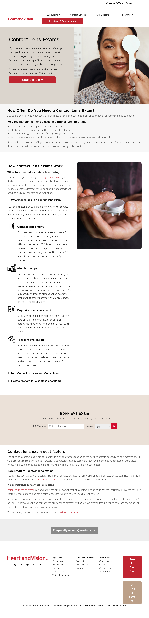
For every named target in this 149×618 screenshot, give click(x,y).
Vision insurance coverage (20, 490)
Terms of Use (119, 605)
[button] (114, 426)
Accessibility (103, 605)
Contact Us (105, 568)
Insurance (126, 15)
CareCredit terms (47, 479)
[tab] (39, 200)
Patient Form (106, 571)
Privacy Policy (59, 605)
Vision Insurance (61, 575)
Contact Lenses (78, 15)
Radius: (89, 426)
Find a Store (132, 594)
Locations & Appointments (62, 21)
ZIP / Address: (39, 426)
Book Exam (58, 561)
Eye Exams (52, 15)
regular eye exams (51, 177)
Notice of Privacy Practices (82, 605)
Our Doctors (102, 15)
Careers (103, 564)
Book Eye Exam (32, 80)
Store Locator (59, 571)
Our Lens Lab (106, 561)
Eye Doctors (58, 568)
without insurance (69, 512)
